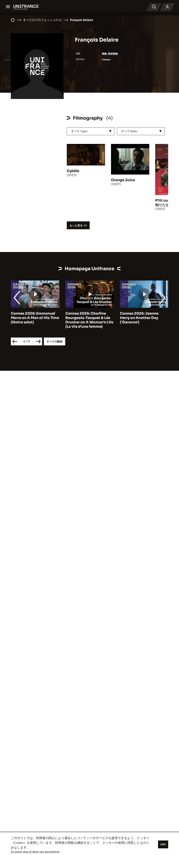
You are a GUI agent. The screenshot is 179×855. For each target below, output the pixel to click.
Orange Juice (123, 180)
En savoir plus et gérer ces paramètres (35, 851)
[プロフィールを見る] (167, 7)
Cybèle (73, 171)
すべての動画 (54, 341)
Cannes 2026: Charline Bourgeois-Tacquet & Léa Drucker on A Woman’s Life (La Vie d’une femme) (89, 320)
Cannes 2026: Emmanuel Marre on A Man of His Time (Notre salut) (35, 317)
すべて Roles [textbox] (129, 131)
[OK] (163, 844)
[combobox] (90, 131)
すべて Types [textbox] (79, 131)
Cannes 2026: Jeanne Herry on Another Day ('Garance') (139, 317)
